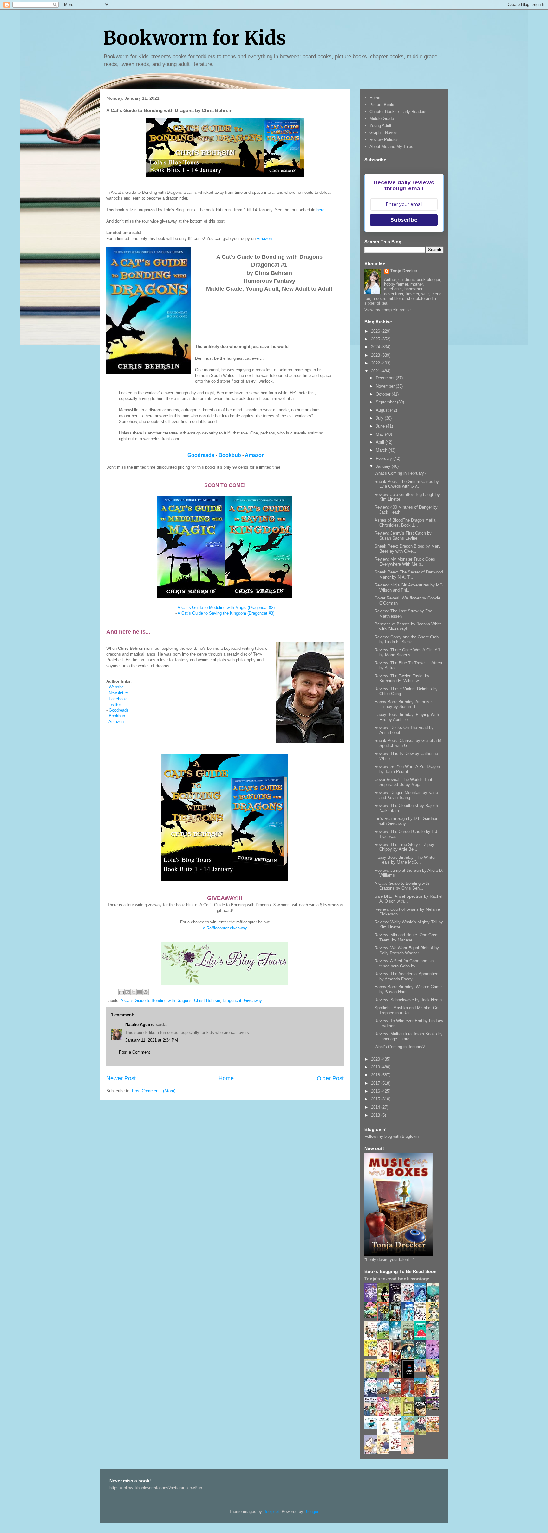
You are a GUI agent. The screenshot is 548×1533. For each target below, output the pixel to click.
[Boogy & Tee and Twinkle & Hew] (372, 1316)
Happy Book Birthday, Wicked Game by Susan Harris (408, 989)
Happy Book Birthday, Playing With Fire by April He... (407, 717)
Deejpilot (271, 1511)
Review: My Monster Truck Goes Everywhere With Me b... (405, 562)
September (386, 402)
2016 (376, 1091)
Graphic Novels (383, 132)
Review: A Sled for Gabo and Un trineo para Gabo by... (404, 963)
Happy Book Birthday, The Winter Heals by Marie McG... (405, 860)
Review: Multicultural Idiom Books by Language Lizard (409, 1036)
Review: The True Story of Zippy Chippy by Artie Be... (404, 847)
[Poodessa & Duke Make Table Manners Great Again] (397, 1449)
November (386, 386)
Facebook (118, 698)
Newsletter (118, 692)
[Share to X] (133, 992)
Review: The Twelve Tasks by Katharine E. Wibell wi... (402, 678)
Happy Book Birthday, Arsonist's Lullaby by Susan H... (404, 704)
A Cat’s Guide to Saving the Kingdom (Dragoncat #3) (226, 613)
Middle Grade (381, 118)
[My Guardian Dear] (409, 1430)
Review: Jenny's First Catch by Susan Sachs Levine (403, 536)
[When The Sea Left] (385, 1392)
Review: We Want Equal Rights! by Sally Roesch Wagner (407, 950)
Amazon (264, 238)
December (386, 378)
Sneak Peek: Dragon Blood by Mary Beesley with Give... (407, 549)
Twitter (115, 704)
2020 (376, 1059)
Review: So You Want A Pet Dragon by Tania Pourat (407, 769)
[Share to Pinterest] (145, 992)
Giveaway (253, 1000)
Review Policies (384, 139)
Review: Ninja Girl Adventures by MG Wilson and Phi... (409, 587)
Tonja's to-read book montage (396, 1278)
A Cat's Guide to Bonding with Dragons (156, 1000)
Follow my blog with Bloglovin (391, 1136)
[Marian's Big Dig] (385, 1337)
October (384, 394)
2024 (376, 347)
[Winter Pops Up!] (422, 1338)
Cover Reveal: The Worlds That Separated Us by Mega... (403, 782)
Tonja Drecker (403, 271)
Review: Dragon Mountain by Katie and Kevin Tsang (406, 795)
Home (226, 1078)
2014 (376, 1107)
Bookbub (230, 455)
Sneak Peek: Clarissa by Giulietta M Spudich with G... (408, 743)
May (380, 434)
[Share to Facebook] (139, 992)
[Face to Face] (434, 1377)
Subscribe (404, 220)
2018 (376, 1075)
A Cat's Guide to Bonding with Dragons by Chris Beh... (402, 886)
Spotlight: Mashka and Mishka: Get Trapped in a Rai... (407, 1010)
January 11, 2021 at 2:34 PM (151, 1040)
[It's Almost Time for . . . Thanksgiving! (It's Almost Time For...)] (434, 1430)
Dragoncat (232, 1000)
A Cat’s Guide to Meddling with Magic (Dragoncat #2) (226, 607)
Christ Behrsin (207, 1000)
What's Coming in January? (400, 1046)
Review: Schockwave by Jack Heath (408, 1000)
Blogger (311, 1511)
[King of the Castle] (409, 1415)
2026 (376, 331)
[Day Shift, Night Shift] (385, 1370)
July (380, 418)
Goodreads (200, 455)
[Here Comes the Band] (422, 1320)
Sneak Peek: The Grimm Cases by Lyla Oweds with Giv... (407, 484)
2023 (376, 355)
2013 (376, 1115)
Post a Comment (134, 1052)
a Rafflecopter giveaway (225, 928)
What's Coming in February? (400, 473)
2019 (376, 1067)
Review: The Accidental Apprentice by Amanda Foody (406, 976)
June (381, 426)
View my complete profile (387, 309)
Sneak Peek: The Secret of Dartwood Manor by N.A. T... (409, 575)
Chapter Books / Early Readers (398, 111)
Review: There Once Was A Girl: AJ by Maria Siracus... (407, 652)
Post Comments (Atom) (153, 1090)
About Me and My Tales (391, 146)
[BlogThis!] (127, 992)
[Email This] (121, 992)
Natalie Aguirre (139, 1024)
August (383, 410)
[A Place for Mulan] (385, 1358)
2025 (376, 339)
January (384, 466)
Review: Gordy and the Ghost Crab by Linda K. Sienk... (407, 639)
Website (116, 687)
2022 (376, 363)
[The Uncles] (372, 1415)
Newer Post (121, 1078)
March (382, 450)
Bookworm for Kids (194, 38)
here (320, 209)
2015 (376, 1099)
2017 (376, 1083)
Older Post (330, 1078)
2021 (376, 371)
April (380, 442)
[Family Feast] (372, 1354)
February (384, 458)
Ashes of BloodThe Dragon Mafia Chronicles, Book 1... (405, 523)
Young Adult (380, 125)
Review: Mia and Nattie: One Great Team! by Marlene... (407, 937)
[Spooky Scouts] (434, 1408)
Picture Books (382, 104)
